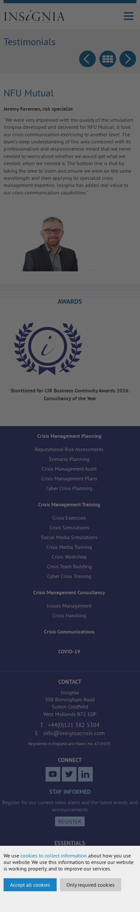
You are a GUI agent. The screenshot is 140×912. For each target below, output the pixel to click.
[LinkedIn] (85, 774)
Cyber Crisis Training (69, 576)
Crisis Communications (69, 631)
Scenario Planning (69, 459)
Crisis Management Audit (69, 468)
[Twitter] (69, 774)
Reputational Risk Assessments (69, 449)
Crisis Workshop (69, 556)
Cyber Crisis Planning (69, 488)
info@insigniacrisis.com (74, 733)
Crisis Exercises (69, 517)
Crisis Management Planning (69, 436)
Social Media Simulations (69, 537)
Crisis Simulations (69, 527)
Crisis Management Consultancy (69, 592)
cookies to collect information (54, 855)
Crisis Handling (69, 615)
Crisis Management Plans (69, 478)
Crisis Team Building (69, 566)
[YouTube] (53, 774)
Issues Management (69, 605)
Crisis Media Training (69, 547)
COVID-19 (69, 651)
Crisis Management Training (69, 504)
